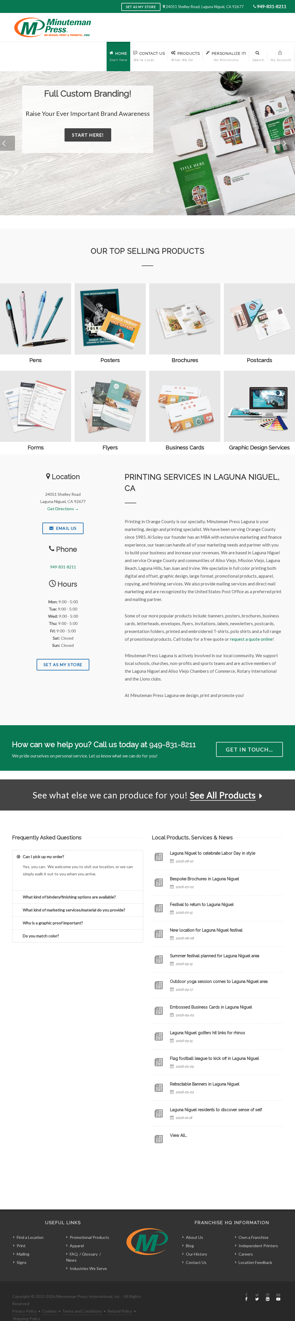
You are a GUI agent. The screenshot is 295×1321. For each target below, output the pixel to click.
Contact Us (196, 1262)
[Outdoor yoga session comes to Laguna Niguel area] (159, 985)
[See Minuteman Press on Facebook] (246, 1297)
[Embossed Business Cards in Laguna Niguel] (159, 1011)
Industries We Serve (88, 1268)
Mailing (23, 1254)
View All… (178, 1135)
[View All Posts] (159, 1139)
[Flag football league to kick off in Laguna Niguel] (159, 1062)
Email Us (66, 528)
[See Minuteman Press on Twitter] (257, 1297)
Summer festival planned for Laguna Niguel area (214, 955)
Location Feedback (255, 1262)
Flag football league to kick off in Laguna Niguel (214, 1058)
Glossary (90, 1254)
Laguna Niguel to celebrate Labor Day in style (212, 853)
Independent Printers (258, 1245)
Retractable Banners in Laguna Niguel (204, 1084)
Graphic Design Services (259, 447)
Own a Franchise (253, 1237)
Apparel (77, 1245)
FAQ (74, 1254)
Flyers (110, 447)
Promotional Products (89, 1237)
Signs (22, 1262)
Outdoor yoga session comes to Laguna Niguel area (219, 981)
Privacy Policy (24, 1311)
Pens (35, 360)
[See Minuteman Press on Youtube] (278, 1297)
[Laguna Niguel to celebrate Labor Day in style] (159, 857)
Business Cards (185, 447)
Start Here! (88, 134)
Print (21, 1245)
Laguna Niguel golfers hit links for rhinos (207, 1032)
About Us (194, 1237)
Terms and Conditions (82, 1311)
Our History (196, 1254)
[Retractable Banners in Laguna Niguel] (159, 1088)
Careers (246, 1254)
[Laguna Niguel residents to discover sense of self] (159, 1113)
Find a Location (30, 1237)
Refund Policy (119, 1311)
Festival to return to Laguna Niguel (202, 904)
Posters (110, 360)
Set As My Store (63, 664)
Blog (190, 1245)
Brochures (185, 360)
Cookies (49, 1311)
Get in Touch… (249, 749)
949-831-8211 (271, 6)
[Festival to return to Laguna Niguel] (159, 908)
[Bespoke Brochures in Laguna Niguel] (159, 883)
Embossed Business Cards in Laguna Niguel (211, 1007)
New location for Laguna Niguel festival (206, 930)
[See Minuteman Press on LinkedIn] (267, 1297)
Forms (36, 447)
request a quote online (251, 639)
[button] (7, 143)
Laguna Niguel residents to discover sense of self (216, 1109)
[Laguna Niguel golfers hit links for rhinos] (159, 1036)
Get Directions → (63, 508)
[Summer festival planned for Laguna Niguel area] (159, 959)
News (71, 1260)
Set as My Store (141, 7)
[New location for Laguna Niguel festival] (159, 934)
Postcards (259, 360)
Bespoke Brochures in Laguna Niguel (204, 879)
